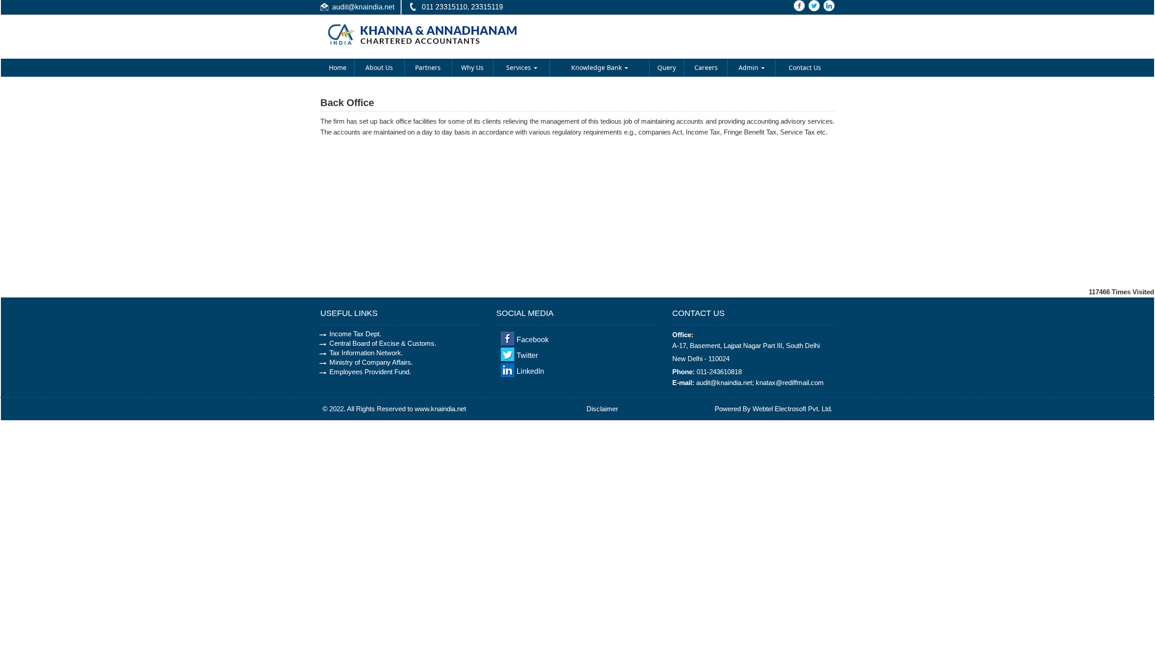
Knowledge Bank (597, 67)
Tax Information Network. (366, 353)
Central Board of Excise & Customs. (382, 343)
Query (666, 67)
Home (337, 67)
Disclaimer (602, 409)
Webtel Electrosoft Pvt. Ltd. (792, 409)
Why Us (472, 67)
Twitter (527, 355)
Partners (428, 67)
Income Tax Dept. (355, 334)
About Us (379, 67)
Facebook (533, 340)
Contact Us (805, 67)
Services (519, 67)
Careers (706, 67)
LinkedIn (530, 371)
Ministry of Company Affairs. (371, 362)
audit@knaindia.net (363, 7)
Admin (749, 67)
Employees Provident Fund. (370, 372)
